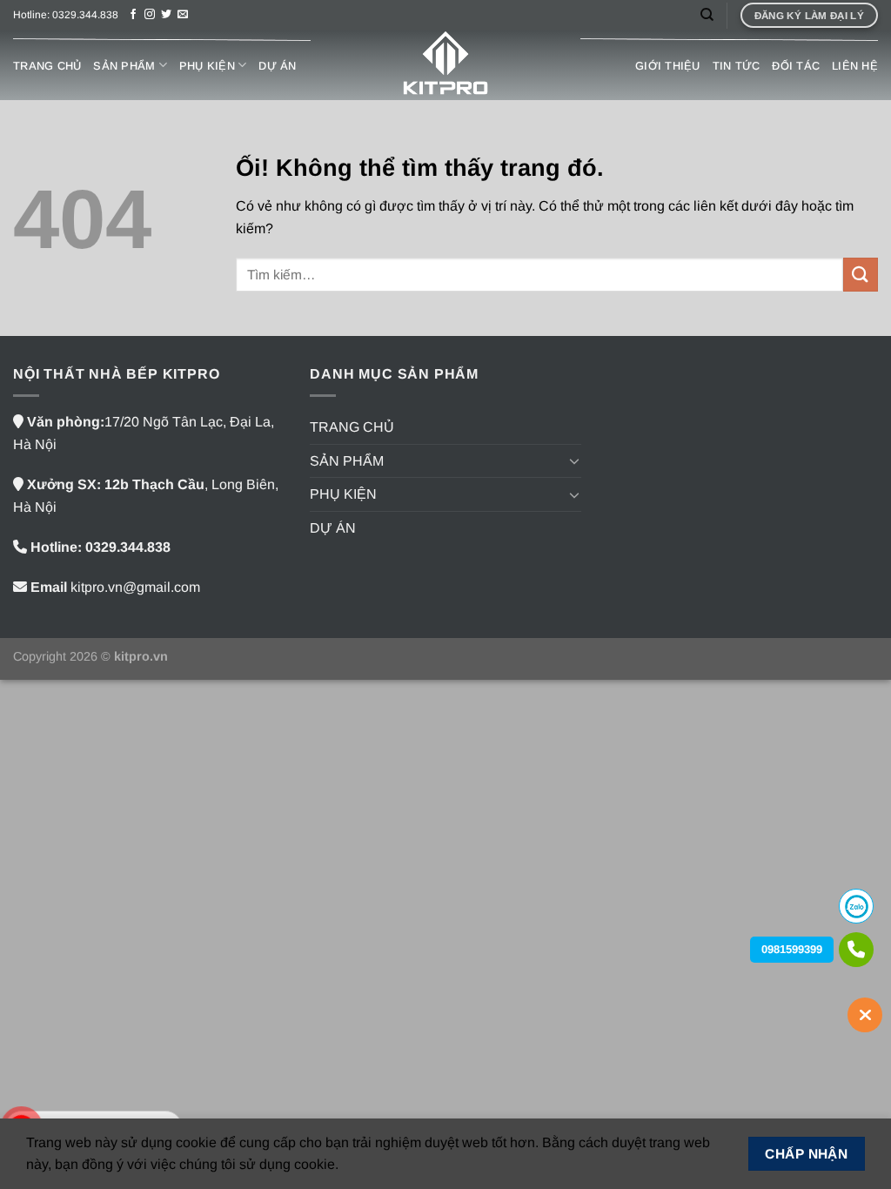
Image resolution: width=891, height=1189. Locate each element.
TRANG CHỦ (47, 65)
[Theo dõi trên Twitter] (166, 15)
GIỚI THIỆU (667, 65)
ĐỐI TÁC (796, 65)
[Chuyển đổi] (574, 460)
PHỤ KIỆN (207, 65)
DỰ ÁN (277, 65)
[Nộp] (860, 275)
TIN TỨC (736, 65)
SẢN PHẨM (124, 65)
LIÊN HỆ (855, 65)
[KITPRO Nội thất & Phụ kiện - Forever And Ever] (445, 65)
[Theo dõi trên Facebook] (133, 15)
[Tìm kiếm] (706, 15)
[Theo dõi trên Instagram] (149, 15)
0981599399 (791, 949)
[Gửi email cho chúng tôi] (183, 15)
